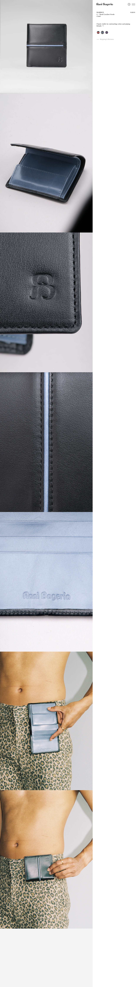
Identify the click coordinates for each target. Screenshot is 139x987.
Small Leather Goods (106, 14)
